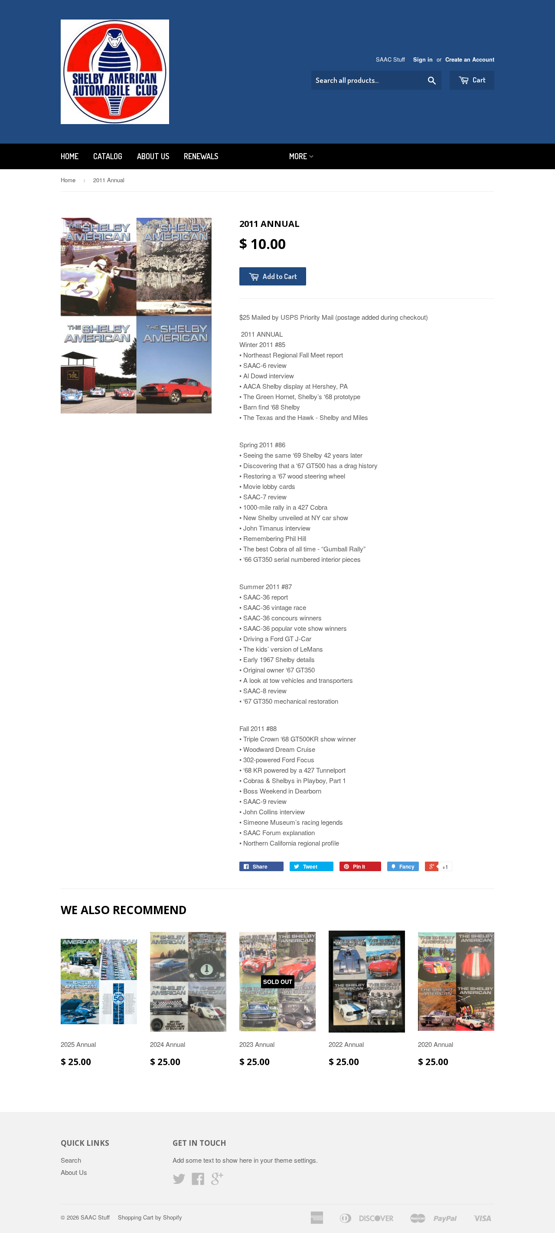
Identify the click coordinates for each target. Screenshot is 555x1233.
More (299, 156)
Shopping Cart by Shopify (150, 1217)
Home (69, 156)
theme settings (295, 1159)
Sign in (423, 59)
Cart (478, 79)
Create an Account (469, 59)
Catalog (107, 156)
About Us (153, 156)
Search (71, 1159)
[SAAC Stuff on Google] (217, 1181)
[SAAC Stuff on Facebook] (198, 1181)
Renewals (201, 156)
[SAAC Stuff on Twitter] (179, 1181)
